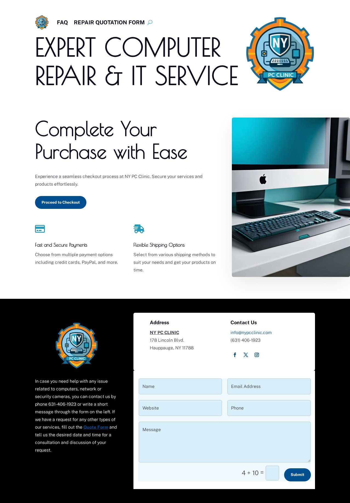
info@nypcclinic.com (251, 332)
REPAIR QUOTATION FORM (109, 22)
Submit (297, 474)
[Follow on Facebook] (235, 354)
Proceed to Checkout (61, 202)
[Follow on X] (245, 354)
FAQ (62, 22)
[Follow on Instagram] (256, 354)
